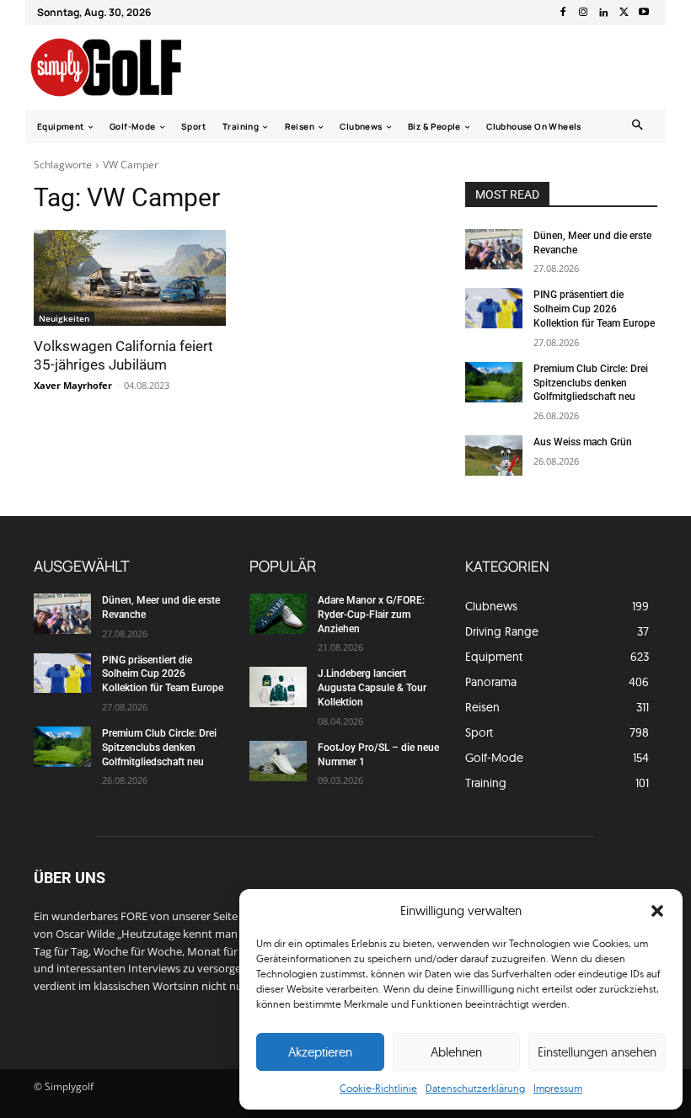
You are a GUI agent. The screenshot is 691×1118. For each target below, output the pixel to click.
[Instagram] (583, 13)
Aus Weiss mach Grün (582, 442)
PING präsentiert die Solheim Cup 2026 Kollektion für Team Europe (594, 309)
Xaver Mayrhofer (73, 385)
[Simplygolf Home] (120, 67)
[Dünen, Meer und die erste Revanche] (493, 249)
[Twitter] (623, 13)
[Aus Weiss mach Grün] (493, 455)
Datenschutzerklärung (475, 1088)
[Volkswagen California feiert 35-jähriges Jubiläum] (130, 278)
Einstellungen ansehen (597, 1052)
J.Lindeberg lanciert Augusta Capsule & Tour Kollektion (372, 688)
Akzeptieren (320, 1052)
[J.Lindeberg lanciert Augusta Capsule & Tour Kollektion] (278, 687)
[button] (657, 910)
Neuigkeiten (64, 318)
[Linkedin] (603, 13)
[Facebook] (563, 13)
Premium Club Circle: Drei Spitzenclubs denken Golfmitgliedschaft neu (590, 383)
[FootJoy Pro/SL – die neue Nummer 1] (278, 761)
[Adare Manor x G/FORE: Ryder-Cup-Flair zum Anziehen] (278, 614)
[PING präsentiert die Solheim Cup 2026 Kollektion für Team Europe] (493, 308)
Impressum (557, 1088)
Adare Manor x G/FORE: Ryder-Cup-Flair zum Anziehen (371, 614)
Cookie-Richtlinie (378, 1088)
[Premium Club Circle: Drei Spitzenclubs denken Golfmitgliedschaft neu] (493, 382)
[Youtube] (644, 13)
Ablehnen (456, 1052)
